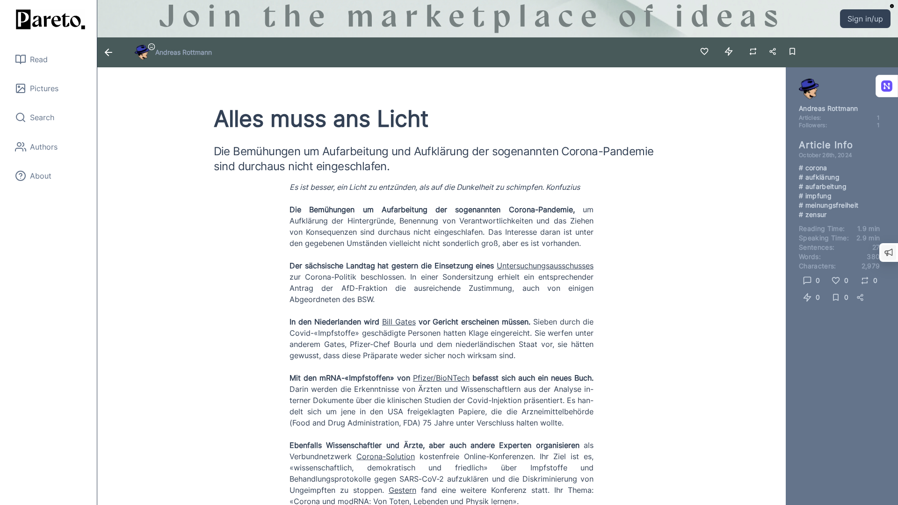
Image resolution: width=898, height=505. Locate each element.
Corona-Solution (385, 456)
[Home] (49, 19)
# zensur (813, 214)
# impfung (815, 196)
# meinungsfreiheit (828, 205)
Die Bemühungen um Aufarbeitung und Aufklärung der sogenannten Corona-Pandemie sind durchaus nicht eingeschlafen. (434, 158)
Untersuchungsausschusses (545, 265)
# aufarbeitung (823, 186)
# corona (813, 168)
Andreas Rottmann (183, 52)
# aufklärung (819, 177)
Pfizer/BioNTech (441, 377)
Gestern (402, 490)
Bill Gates (399, 321)
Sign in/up (865, 18)
